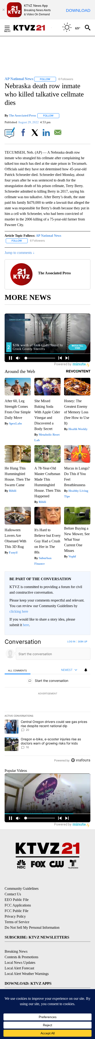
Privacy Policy (15, 916)
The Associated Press (22, 115)
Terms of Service (17, 922)
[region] (47, 702)
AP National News (48, 235)
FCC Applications (18, 905)
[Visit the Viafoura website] (80, 760)
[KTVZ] (32, 28)
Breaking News (16, 951)
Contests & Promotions (21, 957)
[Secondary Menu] (11, 27)
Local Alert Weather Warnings (27, 974)
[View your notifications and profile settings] (85, 670)
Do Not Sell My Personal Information (32, 927)
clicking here (18, 611)
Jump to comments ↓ (20, 253)
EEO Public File (17, 900)
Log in (71, 641)
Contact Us (13, 894)
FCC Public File (16, 911)
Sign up (82, 641)
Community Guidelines (22, 888)
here (26, 625)
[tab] (17, 670)
